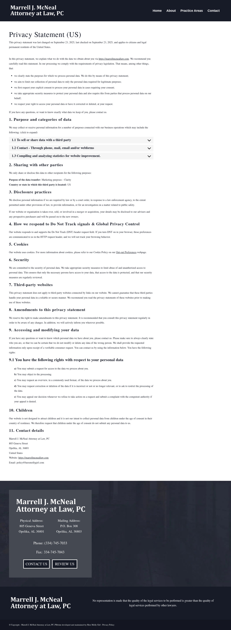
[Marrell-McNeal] (36, 10)
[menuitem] (157, 10)
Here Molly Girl (94, 624)
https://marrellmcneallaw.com (114, 58)
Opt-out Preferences (126, 252)
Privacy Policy (108, 624)
